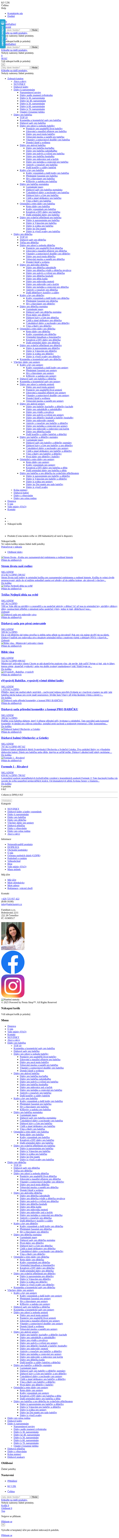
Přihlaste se (6, 1521)
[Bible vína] (22, 643)
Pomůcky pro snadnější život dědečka (44, 248)
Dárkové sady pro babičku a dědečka (38, 378)
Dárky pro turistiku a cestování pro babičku (47, 162)
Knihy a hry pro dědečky (32, 295)
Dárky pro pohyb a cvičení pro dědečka (45, 273)
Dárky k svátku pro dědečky (40, 353)
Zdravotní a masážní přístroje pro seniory (46, 392)
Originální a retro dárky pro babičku (37, 203)
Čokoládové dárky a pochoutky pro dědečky (48, 323)
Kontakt (11, 509)
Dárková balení (21, 492)
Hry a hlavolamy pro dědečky (40, 303)
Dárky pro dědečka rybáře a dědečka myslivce (48, 270)
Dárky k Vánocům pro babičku (41, 223)
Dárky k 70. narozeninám (32, 109)
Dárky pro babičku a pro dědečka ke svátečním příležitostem (49, 473)
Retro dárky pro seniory (37, 462)
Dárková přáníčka (16, 825)
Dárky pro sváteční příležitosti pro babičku (40, 217)
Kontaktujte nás (15, 13)
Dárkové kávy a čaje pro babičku (42, 195)
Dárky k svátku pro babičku (39, 226)
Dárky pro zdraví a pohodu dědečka (37, 245)
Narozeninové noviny (30, 92)
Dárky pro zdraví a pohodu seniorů (37, 384)
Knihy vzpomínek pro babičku (41, 209)
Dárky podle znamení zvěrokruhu (36, 95)
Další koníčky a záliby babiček (41, 167)
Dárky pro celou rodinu (25, 498)
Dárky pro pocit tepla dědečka (40, 256)
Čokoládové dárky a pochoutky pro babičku (47, 192)
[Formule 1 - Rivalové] (13, 757)
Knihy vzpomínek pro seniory (40, 465)
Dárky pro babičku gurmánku (34, 184)
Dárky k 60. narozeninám (32, 106)
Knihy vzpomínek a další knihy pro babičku (47, 173)
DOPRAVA (13, 847)
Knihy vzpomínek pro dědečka (41, 334)
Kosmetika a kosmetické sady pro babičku (40, 120)
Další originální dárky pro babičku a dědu (46, 470)
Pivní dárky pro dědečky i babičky (43, 456)
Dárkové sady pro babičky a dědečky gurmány (49, 442)
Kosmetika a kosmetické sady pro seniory (40, 381)
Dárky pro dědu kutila (37, 278)
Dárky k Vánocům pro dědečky (41, 351)
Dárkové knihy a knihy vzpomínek (24, 811)
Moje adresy (13, 885)
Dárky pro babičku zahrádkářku (41, 150)
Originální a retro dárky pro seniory (37, 459)
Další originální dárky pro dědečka (43, 342)
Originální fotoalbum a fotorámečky (43, 337)
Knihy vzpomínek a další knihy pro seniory (47, 367)
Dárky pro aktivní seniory (32, 403)
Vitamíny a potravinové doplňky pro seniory (47, 395)
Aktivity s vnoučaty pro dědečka (42, 289)
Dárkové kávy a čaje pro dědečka (42, 317)
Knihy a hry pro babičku (32, 170)
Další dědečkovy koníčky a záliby (42, 292)
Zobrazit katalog (15, 78)
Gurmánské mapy (34, 187)
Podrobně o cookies (17, 858)
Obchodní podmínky (17, 850)
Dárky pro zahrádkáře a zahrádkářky (44, 409)
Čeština (11, 1491)
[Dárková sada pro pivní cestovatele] (18, 614)
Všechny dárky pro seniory (27, 362)
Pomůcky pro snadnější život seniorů (44, 390)
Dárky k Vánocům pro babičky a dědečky (46, 479)
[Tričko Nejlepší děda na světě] (17, 586)
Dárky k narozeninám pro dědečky (43, 348)
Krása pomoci (20, 490)
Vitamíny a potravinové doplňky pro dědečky (48, 253)
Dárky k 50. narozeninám (32, 103)
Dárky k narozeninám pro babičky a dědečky (48, 476)
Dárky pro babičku (23, 114)
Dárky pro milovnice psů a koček (42, 159)
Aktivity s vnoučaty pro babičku (41, 164)
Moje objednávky (16, 882)
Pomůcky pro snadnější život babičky (44, 128)
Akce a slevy (20, 81)
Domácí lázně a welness (38, 262)
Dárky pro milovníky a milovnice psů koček (47, 428)
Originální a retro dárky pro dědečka (37, 328)
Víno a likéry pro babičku (38, 201)
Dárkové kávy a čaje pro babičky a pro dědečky (49, 445)
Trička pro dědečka (29, 242)
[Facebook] (12, 973)
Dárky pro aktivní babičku (33, 145)
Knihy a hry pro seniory (31, 365)
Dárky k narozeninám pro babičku (43, 220)
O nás (10, 504)
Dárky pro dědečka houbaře (39, 276)
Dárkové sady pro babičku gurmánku (44, 189)
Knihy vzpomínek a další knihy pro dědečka (47, 298)
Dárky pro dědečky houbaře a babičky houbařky (49, 417)
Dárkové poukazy (16, 1457)
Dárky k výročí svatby (37, 487)
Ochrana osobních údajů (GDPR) (23, 855)
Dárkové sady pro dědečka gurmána (43, 312)
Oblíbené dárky (15, 552)
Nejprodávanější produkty (20, 844)
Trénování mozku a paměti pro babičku (45, 137)
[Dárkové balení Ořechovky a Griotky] (20, 729)
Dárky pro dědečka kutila (38, 431)
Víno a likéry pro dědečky (39, 326)
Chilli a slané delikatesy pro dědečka (44, 320)
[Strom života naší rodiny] (37, 557)
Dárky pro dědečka (23, 234)
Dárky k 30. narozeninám (32, 98)
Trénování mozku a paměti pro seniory (45, 401)
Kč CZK (11, 1486)
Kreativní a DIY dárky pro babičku (43, 212)
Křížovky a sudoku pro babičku (41, 181)
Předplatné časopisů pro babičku (42, 176)
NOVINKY (20, 84)
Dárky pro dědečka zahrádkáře (41, 267)
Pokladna (6, 801)
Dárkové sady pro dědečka (33, 239)
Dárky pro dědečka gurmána (34, 306)
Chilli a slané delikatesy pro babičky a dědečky (49, 451)
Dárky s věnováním (23, 495)
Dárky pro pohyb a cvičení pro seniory (45, 415)
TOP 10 (24, 117)
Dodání (11, 16)
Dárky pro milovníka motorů (40, 281)
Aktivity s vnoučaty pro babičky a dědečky (47, 423)
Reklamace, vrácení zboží (20, 888)
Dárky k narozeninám (24, 89)
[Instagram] (12, 996)
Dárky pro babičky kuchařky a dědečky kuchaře (49, 406)
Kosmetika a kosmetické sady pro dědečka (40, 359)
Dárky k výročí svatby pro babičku (43, 231)
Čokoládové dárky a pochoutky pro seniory (47, 448)
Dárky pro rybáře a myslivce (40, 412)
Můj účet (11, 880)
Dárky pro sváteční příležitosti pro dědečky (41, 345)
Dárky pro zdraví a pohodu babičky (37, 125)
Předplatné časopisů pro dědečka (42, 301)
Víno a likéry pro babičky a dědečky (44, 453)
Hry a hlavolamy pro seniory (40, 373)
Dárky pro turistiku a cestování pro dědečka (47, 287)
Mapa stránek (14, 869)
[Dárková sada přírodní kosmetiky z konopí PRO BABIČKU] (32, 700)
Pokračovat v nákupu (11, 546)
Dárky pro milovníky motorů (40, 420)
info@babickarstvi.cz (11, 904)
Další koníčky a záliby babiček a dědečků (46, 434)
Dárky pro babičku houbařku (40, 156)
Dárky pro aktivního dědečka (34, 264)
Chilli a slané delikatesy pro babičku (43, 198)
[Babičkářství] (8, 24)
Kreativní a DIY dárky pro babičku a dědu (46, 467)
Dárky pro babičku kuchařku (40, 148)
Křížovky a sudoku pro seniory (41, 376)
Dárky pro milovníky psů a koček (42, 284)
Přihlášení (12, 1481)
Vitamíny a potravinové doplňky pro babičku (48, 139)
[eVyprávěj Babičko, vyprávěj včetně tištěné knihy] (17, 672)
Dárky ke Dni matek (36, 228)
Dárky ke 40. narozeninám (33, 100)
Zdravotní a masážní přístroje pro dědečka (46, 251)
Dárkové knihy (21, 87)
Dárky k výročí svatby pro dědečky (43, 356)
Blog (9, 864)
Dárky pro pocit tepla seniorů (40, 387)
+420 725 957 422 (10, 898)
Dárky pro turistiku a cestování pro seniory (47, 426)
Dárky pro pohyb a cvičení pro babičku (45, 153)
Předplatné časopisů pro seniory (41, 370)
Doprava (11, 501)
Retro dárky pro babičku (38, 206)
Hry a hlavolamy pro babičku (40, 178)
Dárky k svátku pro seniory (39, 481)
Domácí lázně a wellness (38, 142)
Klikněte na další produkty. (14, 33)
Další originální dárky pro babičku (43, 214)
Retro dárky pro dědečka (38, 331)
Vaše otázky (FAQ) (16, 506)
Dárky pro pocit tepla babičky (40, 134)
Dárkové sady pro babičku (33, 123)
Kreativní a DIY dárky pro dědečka (43, 340)
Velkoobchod (13, 861)
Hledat (34, 30)
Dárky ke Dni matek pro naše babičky (44, 484)
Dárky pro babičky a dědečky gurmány (39, 437)
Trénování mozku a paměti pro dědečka (45, 259)
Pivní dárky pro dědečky (38, 314)
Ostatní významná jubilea (32, 112)
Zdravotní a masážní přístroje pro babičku (46, 131)
